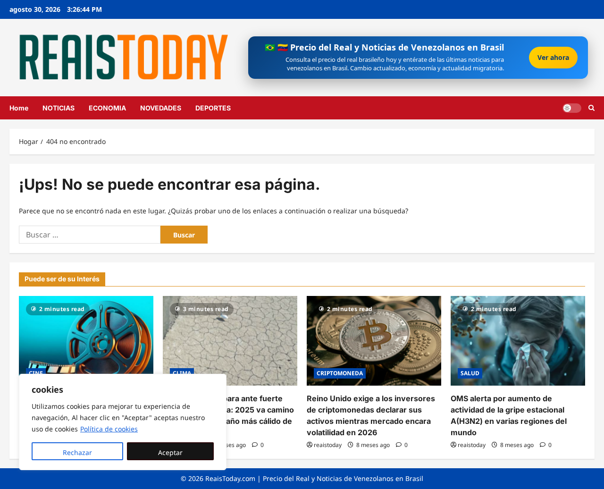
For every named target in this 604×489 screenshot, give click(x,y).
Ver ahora (553, 57)
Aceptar (170, 452)
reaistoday (328, 445)
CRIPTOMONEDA (340, 373)
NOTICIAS (58, 108)
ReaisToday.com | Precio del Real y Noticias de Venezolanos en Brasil (314, 478)
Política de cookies (109, 428)
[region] (122, 422)
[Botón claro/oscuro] (571, 107)
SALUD (470, 373)
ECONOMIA (107, 108)
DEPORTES (213, 108)
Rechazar (77, 452)
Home (18, 108)
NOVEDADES (160, 108)
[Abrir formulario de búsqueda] (591, 108)
